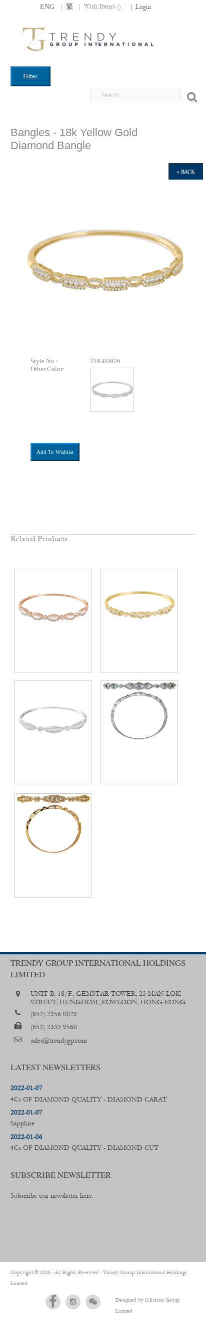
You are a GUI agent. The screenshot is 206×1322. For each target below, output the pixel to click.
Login (143, 7)
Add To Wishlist (55, 452)
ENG (47, 6)
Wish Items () (102, 6)
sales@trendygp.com (58, 1041)
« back (185, 171)
